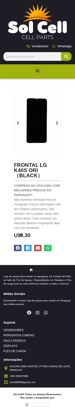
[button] (37, 71)
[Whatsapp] (46, 312)
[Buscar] (66, 56)
